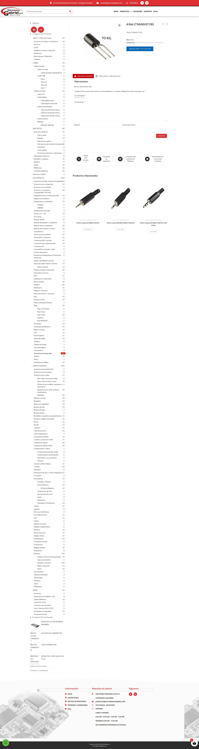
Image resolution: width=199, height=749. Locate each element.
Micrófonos (38, 53)
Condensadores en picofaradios (48, 455)
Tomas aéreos (42, 150)
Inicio (116, 11)
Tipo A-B (44, 85)
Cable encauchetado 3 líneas (50, 113)
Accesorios (37, 593)
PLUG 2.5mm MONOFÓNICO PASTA (120, 223)
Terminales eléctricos (41, 171)
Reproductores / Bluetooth (43, 56)
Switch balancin (39, 335)
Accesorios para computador (43, 184)
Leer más (88, 229)
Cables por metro (40, 91)
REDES (35, 590)
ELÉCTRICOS (37, 128)
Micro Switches (39, 282)
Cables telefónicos (40, 599)
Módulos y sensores (44, 563)
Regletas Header (39, 548)
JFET (35, 276)
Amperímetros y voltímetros (43, 201)
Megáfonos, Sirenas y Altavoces (44, 50)
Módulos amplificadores (42, 527)
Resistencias (38, 551)
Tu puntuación (80, 95)
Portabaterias (38, 539)
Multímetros (38, 288)
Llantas (36, 521)
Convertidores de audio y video (44, 249)
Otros (43, 79)
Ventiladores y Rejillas (41, 362)
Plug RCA (40, 318)
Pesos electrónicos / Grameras (44, 294)
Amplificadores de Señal (42, 211)
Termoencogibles (39, 347)
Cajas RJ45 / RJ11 (40, 602)
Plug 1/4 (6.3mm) (43, 309)
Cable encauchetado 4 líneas (50, 116)
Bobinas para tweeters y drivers (44, 228)
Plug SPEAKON (42, 321)
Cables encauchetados (44, 106)
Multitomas (38, 168)
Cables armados (39, 66)
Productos (124, 11)
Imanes (36, 506)
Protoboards (38, 545)
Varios (36, 359)
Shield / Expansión (43, 566)
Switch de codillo (39, 338)
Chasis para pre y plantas (42, 234)
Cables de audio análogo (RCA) (51, 73)
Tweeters (37, 59)
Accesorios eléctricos (41, 132)
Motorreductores (40, 533)
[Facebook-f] (142, 3)
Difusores (37, 44)
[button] (119, 25)
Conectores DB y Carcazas (43, 240)
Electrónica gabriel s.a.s (99, 746)
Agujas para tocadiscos (41, 198)
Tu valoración (79, 102)
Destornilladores (43, 485)
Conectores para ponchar (42, 605)
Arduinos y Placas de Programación (49, 557)
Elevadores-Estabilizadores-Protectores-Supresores (47, 256)
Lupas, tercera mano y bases (46, 381)
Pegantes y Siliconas (40, 291)
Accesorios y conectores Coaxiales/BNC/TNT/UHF (42, 191)
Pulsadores (41, 147)
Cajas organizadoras (41, 434)
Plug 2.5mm (93, 220)
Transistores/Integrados (155, 43)
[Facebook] (34, 29)
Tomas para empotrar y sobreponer (49, 153)
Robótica (37, 554)
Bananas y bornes (40, 398)
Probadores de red (40, 614)
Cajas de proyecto (40, 431)
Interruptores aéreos (44, 141)
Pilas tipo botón (39, 300)
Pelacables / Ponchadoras (46, 503)
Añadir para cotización (140, 49)
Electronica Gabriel (39, 174)
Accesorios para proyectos (43, 372)
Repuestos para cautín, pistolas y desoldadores (48, 391)
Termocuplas (38, 578)
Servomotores (39, 572)
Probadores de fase (40, 542)
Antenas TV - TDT (40, 214)
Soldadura (40, 395)
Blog (156, 11)
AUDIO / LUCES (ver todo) (42, 38)
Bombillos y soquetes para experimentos (47, 416)
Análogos (40, 205)
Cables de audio (42, 69)
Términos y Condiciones (39, 670)
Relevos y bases (39, 330)
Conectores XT (39, 246)
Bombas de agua (39, 410)
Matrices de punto (40, 524)
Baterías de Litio (39, 219)
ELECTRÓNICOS (140, 43)
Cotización (137, 11)
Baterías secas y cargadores (43, 225)
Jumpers (37, 509)
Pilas (35, 297)
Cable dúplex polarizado (49, 103)
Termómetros (38, 350)
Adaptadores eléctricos (42, 156)
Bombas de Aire (39, 413)
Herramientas (38, 479)
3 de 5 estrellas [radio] (79, 97)
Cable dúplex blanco (47, 100)
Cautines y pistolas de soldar (43, 440)
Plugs (35, 305)
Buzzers (36, 425)
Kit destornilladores (47, 488)
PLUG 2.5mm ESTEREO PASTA (88, 223)
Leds (35, 518)
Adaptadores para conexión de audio (46, 195)
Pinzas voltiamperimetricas (43, 303)
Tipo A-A (44, 82)
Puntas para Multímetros (42, 327)
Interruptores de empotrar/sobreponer (50, 144)
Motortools (41, 500)
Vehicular (40, 122)
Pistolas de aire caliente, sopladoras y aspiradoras (50, 385)
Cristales (37, 467)
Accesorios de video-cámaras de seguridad (48, 181)
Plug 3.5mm (158, 220)
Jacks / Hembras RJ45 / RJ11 (43, 608)
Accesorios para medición (42, 187)
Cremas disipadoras (40, 252)
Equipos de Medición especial (44, 261)
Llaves (39, 497)
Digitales (40, 208)
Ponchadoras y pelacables (42, 611)
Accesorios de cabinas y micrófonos (46, 41)
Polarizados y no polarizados (47, 458)
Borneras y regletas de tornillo (44, 419)
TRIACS (36, 356)
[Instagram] (147, 3)
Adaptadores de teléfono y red (44, 596)
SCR (35, 333)
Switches (37, 341)
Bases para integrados (41, 404)
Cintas (36, 165)
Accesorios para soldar (41, 375)
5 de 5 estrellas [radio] (83, 97)
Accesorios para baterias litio (43, 369)
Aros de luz (37, 217)
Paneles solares (39, 536)
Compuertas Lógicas (41, 443)
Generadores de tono (41, 273)
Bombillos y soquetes (41, 159)
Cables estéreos (42, 119)
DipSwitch (37, 470)
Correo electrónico (128, 125)
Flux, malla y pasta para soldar (47, 378)
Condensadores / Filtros (42, 449)
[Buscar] (70, 11)
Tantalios (40, 461)
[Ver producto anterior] (163, 24)
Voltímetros (38, 586)
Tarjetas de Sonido (40, 344)
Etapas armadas (42, 267)
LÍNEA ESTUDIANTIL (40, 366)
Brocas (36, 422)
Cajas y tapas (41, 135)
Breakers (37, 162)
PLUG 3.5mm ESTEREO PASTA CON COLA (153, 224)
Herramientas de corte (44, 494)
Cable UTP (41, 94)
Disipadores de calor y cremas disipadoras (48, 473)
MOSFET (37, 285)
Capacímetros (38, 231)
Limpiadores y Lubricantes (42, 279)
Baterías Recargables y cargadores (45, 222)
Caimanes (37, 428)
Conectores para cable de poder (45, 243)
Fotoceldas (37, 476)
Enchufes (40, 138)
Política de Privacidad (38, 666)
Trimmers (37, 581)
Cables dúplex (42, 97)
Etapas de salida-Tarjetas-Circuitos (45, 263)
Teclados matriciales (41, 575)
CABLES (35, 63)
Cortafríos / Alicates (44, 482)
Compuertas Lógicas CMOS (43, 446)
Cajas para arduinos (44, 560)
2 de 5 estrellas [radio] (77, 97)
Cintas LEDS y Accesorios (42, 237)
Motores (37, 530)
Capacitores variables (41, 437)
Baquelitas (37, 401)
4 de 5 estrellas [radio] (81, 97)
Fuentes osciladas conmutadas (44, 270)
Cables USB (41, 76)
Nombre (77, 125)
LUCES (36, 47)
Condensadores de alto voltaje (47, 452)
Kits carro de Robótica (41, 512)
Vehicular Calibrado (47, 125)
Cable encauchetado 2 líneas (50, 110)
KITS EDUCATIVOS (40, 515)
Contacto (148, 11)
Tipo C (43, 88)
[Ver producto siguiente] (167, 24)
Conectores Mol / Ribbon (42, 464)
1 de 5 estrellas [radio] (75, 97)
